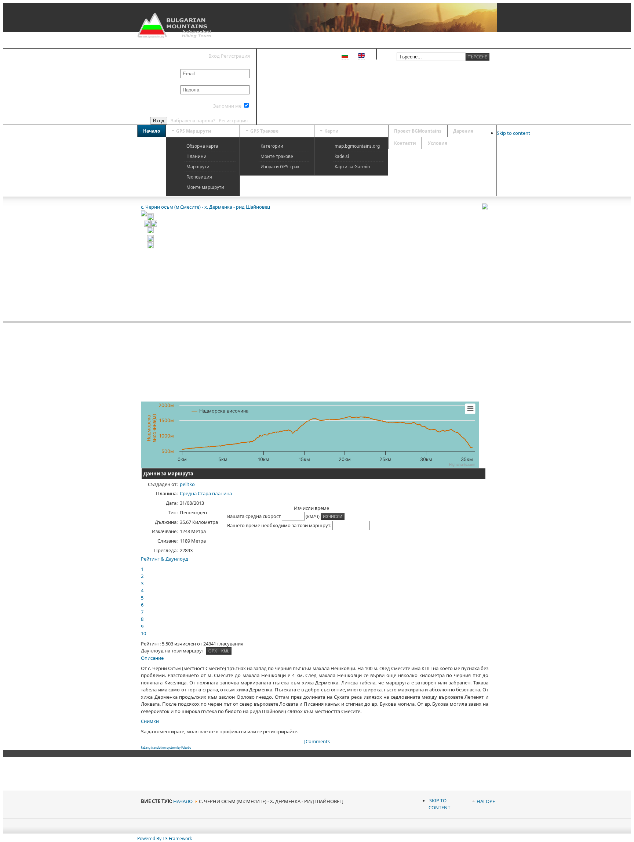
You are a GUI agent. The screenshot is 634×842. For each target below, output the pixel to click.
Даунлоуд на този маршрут (173, 650)
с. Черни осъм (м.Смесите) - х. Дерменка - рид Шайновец (205, 207)
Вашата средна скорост (254, 516)
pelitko (187, 484)
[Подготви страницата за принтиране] (487, 206)
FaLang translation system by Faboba (166, 747)
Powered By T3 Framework (164, 838)
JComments (317, 741)
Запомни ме (227, 105)
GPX (212, 651)
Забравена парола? (193, 120)
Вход (158, 120)
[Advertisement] (441, 517)
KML (225, 651)
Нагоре (486, 801)
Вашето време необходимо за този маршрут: (279, 525)
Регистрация (234, 120)
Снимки (150, 721)
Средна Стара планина (206, 493)
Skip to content (513, 133)
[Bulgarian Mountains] (175, 25)
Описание (152, 658)
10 (143, 633)
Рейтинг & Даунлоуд (164, 558)
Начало (183, 801)
